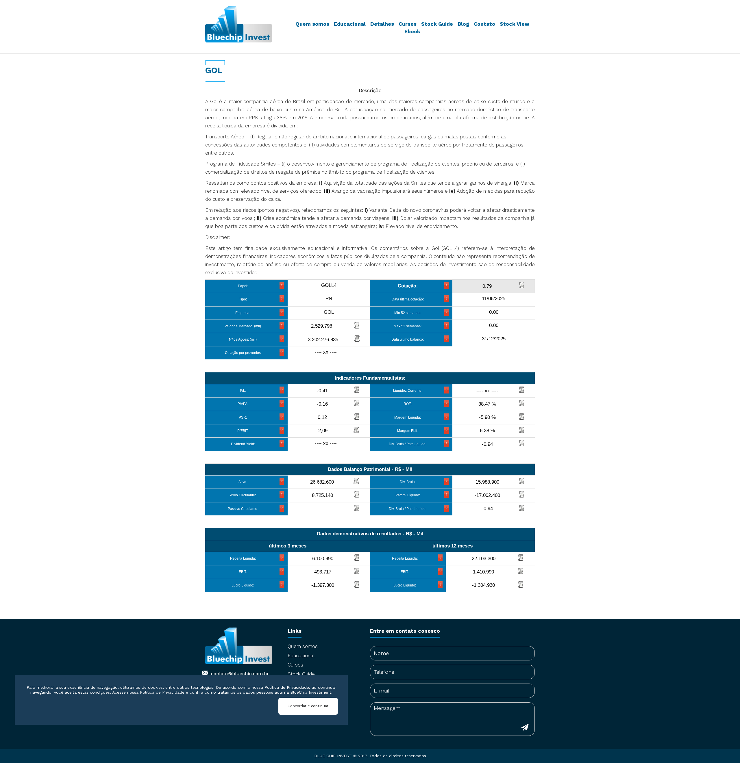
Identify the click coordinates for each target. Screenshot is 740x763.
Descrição (370, 90)
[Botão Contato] (524, 728)
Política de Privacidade (286, 687)
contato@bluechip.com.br (240, 673)
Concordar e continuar (308, 706)
